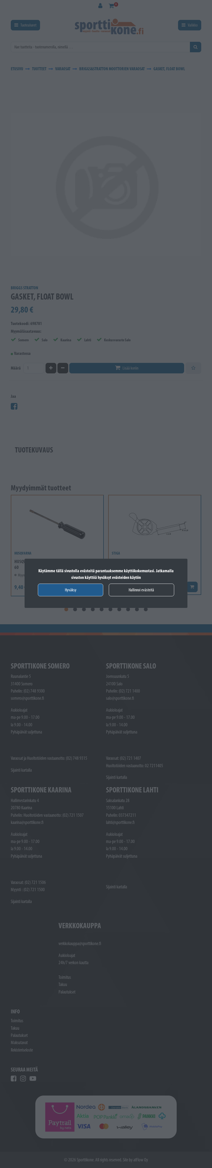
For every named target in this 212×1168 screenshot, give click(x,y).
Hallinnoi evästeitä (141, 589)
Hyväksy (70, 589)
